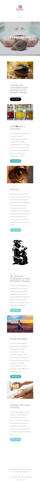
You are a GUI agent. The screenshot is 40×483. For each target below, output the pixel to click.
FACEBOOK (16, 477)
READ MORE (15, 99)
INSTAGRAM (28, 477)
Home (13, 53)
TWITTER (22, 480)
